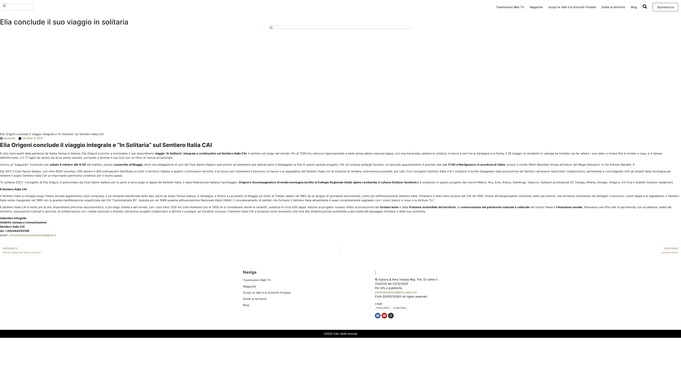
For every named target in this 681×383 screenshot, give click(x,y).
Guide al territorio (613, 7)
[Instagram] (391, 315)
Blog (634, 7)
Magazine (536, 7)
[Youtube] (384, 315)
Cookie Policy (399, 308)
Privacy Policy (382, 308)
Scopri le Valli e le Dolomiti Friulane (572, 7)
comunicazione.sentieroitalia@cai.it (32, 235)
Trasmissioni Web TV (510, 7)
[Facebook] (378, 315)
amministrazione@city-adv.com (396, 292)
